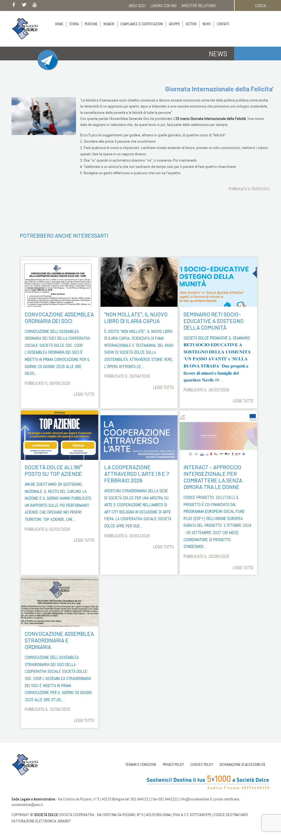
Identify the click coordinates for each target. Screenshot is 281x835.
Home (59, 24)
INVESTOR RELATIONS (198, 6)
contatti (223, 24)
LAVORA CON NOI (163, 6)
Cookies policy (201, 764)
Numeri (108, 24)
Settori (191, 24)
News (207, 24)
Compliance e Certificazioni (141, 24)
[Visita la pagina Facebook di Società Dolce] (13, 6)
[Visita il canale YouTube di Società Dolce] (34, 6)
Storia (74, 24)
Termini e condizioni (140, 764)
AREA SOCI (137, 6)
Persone (91, 24)
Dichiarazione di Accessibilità (242, 764)
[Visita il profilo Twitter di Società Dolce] (24, 6)
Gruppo (174, 24)
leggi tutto (84, 394)
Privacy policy (173, 764)
